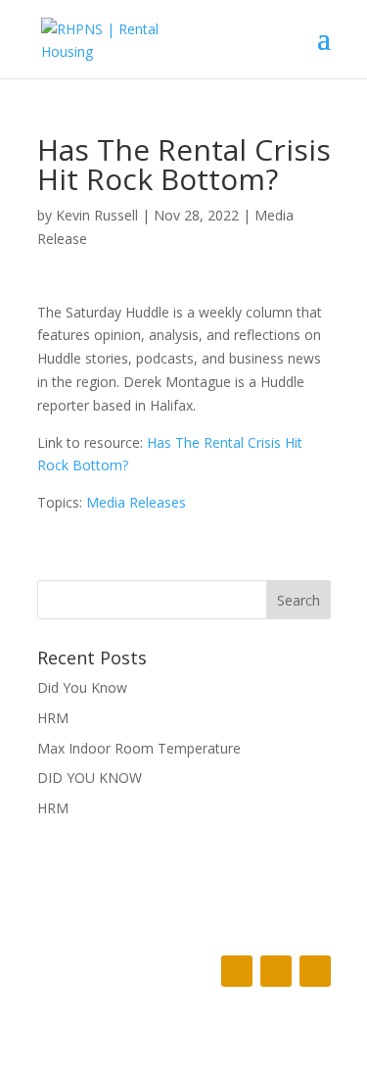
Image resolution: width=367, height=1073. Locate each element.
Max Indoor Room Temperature (139, 748)
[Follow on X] (276, 971)
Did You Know (82, 687)
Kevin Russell (97, 215)
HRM (53, 717)
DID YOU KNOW (89, 777)
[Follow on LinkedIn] (315, 971)
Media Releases (136, 502)
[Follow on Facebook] (236, 971)
